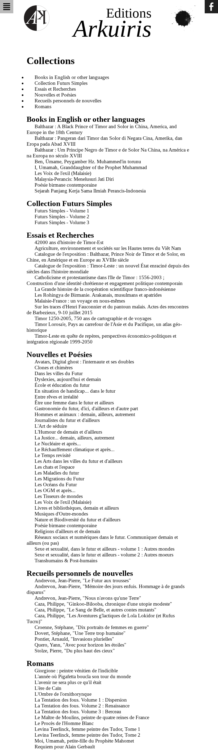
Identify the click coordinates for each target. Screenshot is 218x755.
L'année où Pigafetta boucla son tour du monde (83, 676)
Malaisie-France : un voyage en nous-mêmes (80, 301)
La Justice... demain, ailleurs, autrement (74, 438)
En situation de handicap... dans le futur (75, 391)
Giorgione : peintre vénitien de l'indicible (76, 670)
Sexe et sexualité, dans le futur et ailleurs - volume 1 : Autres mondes (104, 549)
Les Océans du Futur (56, 484)
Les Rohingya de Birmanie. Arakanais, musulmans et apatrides (98, 295)
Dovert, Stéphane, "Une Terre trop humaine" (80, 633)
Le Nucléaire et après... (58, 443)
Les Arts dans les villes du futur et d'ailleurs (78, 461)
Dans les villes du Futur (59, 373)
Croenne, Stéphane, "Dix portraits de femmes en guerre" (92, 627)
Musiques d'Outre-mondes (61, 514)
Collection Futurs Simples (61, 83)
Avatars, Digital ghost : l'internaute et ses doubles (84, 361)
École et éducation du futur (62, 385)
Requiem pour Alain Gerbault (65, 746)
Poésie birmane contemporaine (66, 185)
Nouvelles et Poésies (55, 95)
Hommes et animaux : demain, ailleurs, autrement (85, 414)
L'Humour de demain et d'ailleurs (68, 432)
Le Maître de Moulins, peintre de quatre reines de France (92, 717)
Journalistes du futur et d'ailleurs (67, 420)
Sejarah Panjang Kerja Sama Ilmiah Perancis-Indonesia (90, 191)
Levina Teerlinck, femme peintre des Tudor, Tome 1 (87, 729)
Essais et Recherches (55, 89)
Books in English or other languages (72, 77)
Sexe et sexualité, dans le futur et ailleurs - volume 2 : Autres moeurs (104, 554)
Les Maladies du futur (57, 473)
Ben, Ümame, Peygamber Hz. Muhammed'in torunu (88, 161)
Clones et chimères (54, 367)
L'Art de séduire (51, 426)
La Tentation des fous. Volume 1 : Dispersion (81, 700)
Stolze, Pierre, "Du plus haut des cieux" (75, 650)
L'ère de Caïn (48, 688)
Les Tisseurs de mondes (59, 496)
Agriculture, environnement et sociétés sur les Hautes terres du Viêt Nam (108, 248)
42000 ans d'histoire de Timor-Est (69, 242)
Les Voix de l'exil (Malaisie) (63, 173)
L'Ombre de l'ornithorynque (63, 694)
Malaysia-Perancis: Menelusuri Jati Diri (74, 179)
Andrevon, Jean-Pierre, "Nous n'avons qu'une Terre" (88, 598)
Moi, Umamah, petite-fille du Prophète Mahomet (84, 741)
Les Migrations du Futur (59, 478)
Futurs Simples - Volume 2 (62, 216)
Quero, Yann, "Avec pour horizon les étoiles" (80, 645)
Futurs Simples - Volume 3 (62, 222)
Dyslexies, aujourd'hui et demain (68, 379)
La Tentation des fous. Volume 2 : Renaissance (82, 705)
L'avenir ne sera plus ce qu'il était (68, 682)
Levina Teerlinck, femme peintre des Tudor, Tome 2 (87, 735)
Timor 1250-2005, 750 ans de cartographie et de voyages (93, 318)
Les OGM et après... (55, 490)
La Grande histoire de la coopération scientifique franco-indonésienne (105, 289)
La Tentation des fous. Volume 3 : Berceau (78, 711)
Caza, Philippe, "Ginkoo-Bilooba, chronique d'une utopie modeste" (103, 604)
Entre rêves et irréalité (56, 397)
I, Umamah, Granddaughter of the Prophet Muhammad (91, 167)
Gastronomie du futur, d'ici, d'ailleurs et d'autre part (86, 408)
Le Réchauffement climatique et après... (75, 449)
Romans (43, 106)
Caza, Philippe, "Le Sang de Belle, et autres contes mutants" (95, 610)
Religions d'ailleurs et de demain (67, 531)
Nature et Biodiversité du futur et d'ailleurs (77, 519)
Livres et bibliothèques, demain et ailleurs (77, 508)
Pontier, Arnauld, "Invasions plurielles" (74, 639)
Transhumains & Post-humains (66, 560)
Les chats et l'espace (54, 467)
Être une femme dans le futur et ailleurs (74, 402)
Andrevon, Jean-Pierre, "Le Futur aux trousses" (83, 580)
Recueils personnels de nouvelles (68, 100)
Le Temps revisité (52, 455)
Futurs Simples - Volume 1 (62, 210)
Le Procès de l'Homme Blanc (64, 723)
